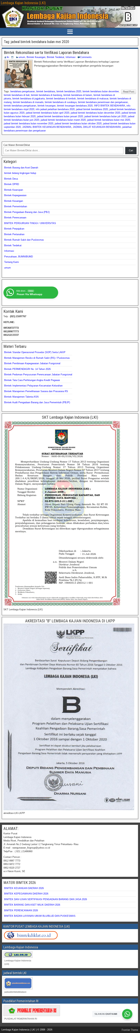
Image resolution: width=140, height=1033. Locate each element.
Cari (131, 150)
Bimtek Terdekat (55, 57)
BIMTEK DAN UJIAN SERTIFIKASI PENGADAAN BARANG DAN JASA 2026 (45, 899)
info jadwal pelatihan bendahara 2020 (55, 109)
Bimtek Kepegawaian (15, 195)
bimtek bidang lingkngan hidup (20, 173)
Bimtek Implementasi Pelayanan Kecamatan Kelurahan (33, 385)
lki (8, 57)
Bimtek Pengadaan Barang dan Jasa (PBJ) (27, 212)
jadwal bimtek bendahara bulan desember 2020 (95, 112)
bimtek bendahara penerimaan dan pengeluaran (103, 102)
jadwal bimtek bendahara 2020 (92, 109)
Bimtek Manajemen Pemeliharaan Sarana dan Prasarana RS (36, 391)
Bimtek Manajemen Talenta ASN (21, 396)
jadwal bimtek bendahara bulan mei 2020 (108, 119)
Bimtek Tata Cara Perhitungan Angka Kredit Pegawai (32, 380)
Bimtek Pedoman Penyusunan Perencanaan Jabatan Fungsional (38, 374)
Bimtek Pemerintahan (15, 206)
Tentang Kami (11, 262)
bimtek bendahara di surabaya (61, 102)
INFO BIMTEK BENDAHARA (109, 105)
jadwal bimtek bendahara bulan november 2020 (28, 123)
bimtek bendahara (45, 91)
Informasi (70, 57)
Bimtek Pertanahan (14, 234)
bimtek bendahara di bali (17, 95)
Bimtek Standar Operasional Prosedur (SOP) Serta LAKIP (34, 352)
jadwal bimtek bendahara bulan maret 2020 (63, 119)
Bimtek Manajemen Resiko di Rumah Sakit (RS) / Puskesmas (37, 358)
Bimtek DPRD (11, 184)
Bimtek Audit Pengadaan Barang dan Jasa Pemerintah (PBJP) (37, 402)
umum (22, 57)
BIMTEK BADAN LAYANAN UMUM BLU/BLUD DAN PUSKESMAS (39, 916)
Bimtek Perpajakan (14, 228)
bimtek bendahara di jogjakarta (28, 98)
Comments (86, 57)
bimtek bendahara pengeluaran (20, 105)
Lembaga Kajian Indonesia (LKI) (23, 3)
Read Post (128, 91)
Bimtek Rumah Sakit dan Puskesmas (24, 239)
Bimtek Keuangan (36, 57)
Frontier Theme (130, 1030)
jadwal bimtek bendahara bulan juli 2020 (105, 116)
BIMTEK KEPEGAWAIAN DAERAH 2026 (26, 893)
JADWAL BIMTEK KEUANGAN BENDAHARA (46, 127)
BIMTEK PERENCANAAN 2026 (21, 910)
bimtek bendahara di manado (28, 102)
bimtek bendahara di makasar (92, 98)
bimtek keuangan (47, 105)
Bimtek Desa (11, 178)
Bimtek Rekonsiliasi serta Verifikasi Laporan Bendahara (46, 52)
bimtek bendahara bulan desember (101, 91)
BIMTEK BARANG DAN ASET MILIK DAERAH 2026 (32, 904)
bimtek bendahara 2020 (69, 91)
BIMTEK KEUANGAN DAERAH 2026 (24, 888)
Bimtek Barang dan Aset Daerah (21, 167)
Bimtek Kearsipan (13, 189)
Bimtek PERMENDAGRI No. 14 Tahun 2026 (27, 369)
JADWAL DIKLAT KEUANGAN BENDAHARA (97, 127)
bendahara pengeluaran (22, 91)
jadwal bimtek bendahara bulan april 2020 (47, 112)
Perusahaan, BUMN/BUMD (18, 256)
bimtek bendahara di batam (77, 95)
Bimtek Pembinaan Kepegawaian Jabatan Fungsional (32, 363)
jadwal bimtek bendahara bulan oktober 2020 (78, 123)
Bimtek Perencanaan (15, 217)
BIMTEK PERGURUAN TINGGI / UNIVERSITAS (30, 223)
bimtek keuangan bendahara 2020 (75, 105)
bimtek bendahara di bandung (46, 95)
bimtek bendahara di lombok (61, 98)
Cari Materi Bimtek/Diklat (16, 145)
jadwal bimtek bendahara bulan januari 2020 (60, 116)
